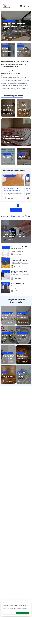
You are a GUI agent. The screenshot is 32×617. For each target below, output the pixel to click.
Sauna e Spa (21, 46)
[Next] (18, 205)
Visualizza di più (16, 210)
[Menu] (21, 6)
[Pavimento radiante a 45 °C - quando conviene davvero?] (16, 132)
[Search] (24, 6)
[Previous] (14, 205)
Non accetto (9, 613)
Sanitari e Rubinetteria (8, 105)
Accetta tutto (23, 613)
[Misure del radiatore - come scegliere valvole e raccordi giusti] (16, 231)
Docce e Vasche (6, 46)
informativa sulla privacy (19, 610)
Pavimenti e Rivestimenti (8, 20)
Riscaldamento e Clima (8, 133)
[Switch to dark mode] (28, 6)
